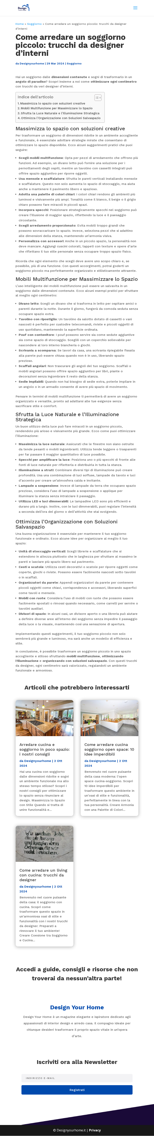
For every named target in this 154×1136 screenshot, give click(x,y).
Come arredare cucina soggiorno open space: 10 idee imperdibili (109, 749)
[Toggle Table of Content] (95, 97)
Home (19, 23)
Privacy (95, 1130)
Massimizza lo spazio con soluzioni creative (52, 103)
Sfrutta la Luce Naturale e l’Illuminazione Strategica (60, 113)
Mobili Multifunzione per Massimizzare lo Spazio (56, 108)
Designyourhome (32, 63)
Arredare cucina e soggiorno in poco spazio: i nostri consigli (44, 749)
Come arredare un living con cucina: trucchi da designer (43, 875)
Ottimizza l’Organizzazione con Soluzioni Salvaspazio (60, 118)
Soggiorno (34, 23)
